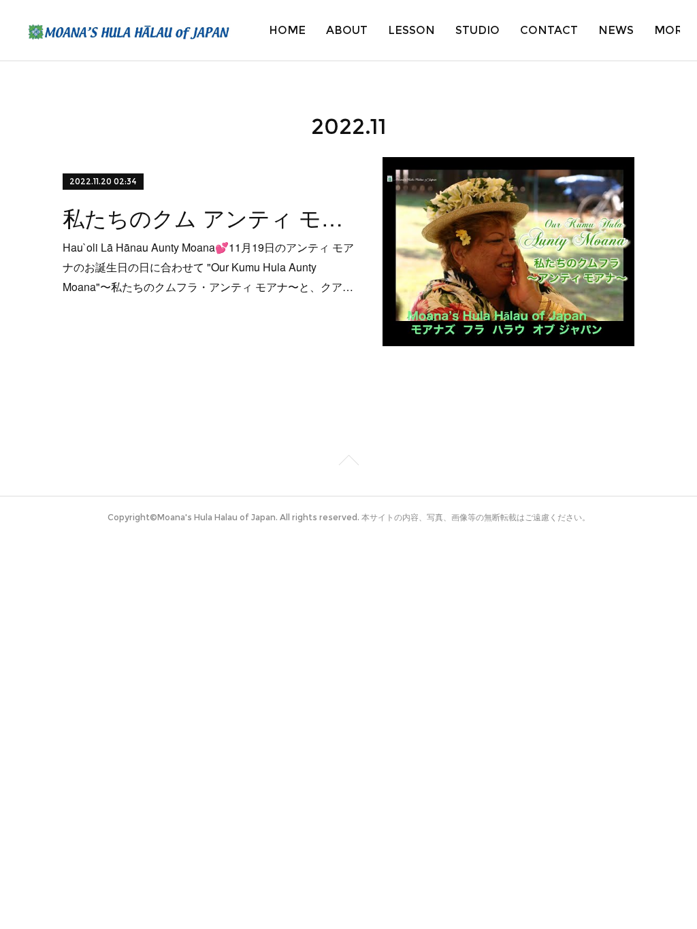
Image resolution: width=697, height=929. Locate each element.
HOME (287, 30)
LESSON (411, 30)
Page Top (348, 462)
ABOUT (347, 30)
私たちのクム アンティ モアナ (211, 217)
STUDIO (477, 30)
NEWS (616, 30)
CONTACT (549, 30)
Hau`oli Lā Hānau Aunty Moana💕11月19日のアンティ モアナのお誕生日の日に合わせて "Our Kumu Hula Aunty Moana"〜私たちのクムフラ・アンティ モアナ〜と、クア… (208, 266)
